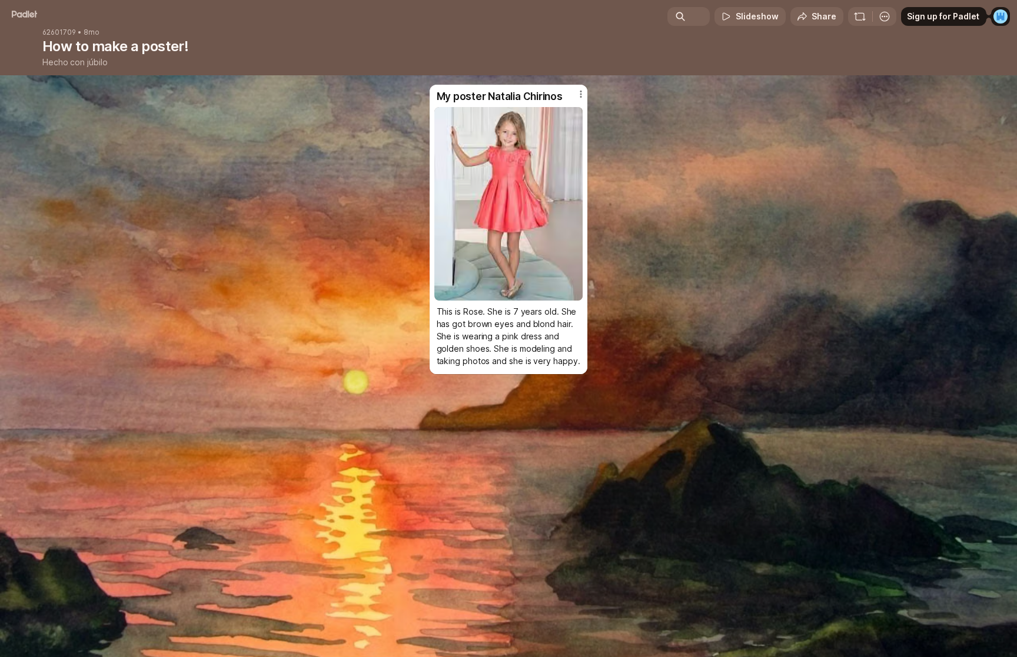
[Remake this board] (860, 16)
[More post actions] (580, 94)
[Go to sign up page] (1000, 16)
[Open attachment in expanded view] (508, 204)
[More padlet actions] (884, 16)
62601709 (59, 32)
